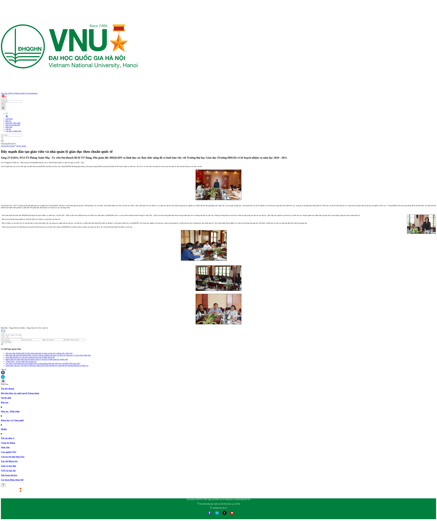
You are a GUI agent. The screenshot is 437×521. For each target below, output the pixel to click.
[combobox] (4, 97)
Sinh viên (8, 127)
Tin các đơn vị (7, 438)
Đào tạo (8, 121)
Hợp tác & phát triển (12, 125)
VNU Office (14, 93)
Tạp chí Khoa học (9, 461)
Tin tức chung (21, 146)
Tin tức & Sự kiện (7, 146)
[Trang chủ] (69, 91)
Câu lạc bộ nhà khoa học (12, 456)
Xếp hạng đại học (9, 475)
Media (4, 429)
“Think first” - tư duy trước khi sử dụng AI (20, 361)
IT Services (27, 93)
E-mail (21, 93)
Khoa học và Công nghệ (12, 420)
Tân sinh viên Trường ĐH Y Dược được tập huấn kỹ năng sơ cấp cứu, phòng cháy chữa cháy (39, 353)
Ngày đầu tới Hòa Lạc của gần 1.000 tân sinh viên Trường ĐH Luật (29, 357)
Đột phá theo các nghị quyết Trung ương (20, 393)
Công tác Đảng (8, 443)
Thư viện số (5, 93)
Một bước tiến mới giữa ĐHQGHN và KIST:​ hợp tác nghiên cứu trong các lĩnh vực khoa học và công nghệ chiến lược (48, 355)
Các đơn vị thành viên (13, 131)
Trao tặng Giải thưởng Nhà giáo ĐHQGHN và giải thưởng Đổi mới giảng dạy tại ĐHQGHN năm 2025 (42, 363)
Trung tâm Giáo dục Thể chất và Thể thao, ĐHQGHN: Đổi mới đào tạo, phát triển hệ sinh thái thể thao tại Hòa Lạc (47, 366)
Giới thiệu (9, 119)
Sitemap (34, 93)
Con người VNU (8, 452)
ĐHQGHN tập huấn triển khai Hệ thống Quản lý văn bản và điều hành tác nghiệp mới (36, 359)
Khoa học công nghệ (12, 123)
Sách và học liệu (8, 466)
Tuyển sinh (6, 398)
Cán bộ (8, 129)
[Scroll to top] (3, 485)
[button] (218, 373)
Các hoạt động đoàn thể (12, 480)
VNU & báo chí (8, 470)
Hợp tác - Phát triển (10, 411)
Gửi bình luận (6, 342)
